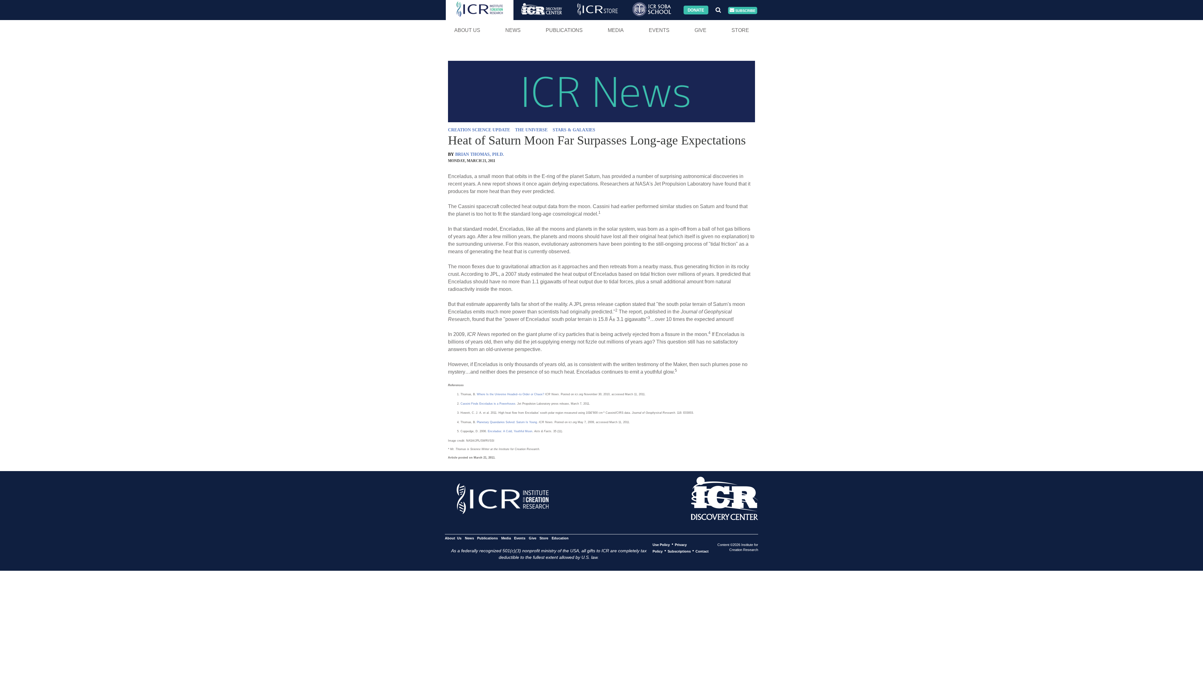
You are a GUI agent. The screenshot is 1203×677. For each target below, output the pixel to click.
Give (700, 30)
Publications (564, 30)
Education (560, 538)
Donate (696, 10)
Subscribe (744, 10)
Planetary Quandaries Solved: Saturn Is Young (507, 422)
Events (659, 30)
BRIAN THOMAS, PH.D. (479, 154)
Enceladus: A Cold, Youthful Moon (510, 431)
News (513, 30)
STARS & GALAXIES (574, 130)
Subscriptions (679, 551)
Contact (702, 551)
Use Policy (661, 544)
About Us (467, 30)
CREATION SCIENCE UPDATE (479, 130)
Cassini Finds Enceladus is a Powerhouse (488, 403)
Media (616, 30)
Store (740, 30)
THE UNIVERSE (531, 130)
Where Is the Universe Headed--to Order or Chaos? (510, 394)
